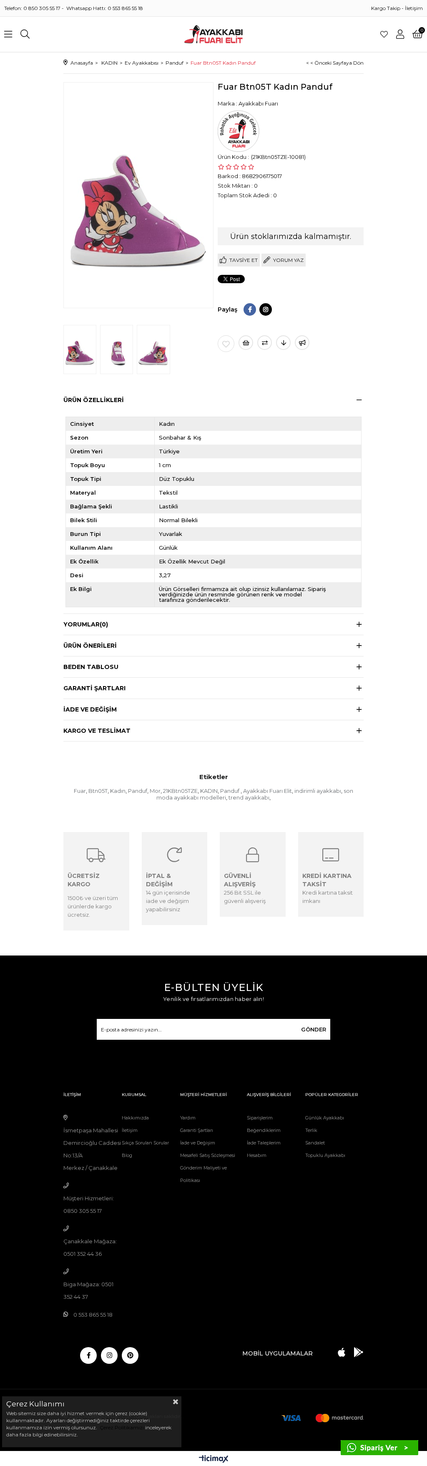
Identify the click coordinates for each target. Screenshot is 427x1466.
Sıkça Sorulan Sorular (145, 1143)
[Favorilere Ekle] (226, 343)
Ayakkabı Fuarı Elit (267, 790)
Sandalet (315, 1143)
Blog (127, 1155)
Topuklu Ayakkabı (325, 1155)
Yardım (188, 1118)
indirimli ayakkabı (317, 790)
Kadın (118, 790)
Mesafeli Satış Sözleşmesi (207, 1155)
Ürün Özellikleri (93, 400)
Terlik (311, 1130)
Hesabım (256, 1155)
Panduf (137, 790)
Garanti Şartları (196, 1130)
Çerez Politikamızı (121, 1427)
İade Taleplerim (264, 1143)
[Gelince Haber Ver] (302, 342)
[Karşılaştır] (264, 342)
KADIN (209, 790)
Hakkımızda (135, 1118)
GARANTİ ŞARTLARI (94, 688)
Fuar (80, 790)
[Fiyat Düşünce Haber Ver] (283, 342)
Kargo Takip (385, 8)
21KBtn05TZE (180, 790)
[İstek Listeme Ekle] (246, 342)
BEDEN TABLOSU (90, 667)
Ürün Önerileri (90, 645)
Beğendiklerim (264, 1130)
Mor (155, 790)
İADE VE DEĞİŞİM (90, 709)
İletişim (414, 8)
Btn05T (98, 790)
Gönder (313, 1029)
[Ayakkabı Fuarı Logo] (213, 34)
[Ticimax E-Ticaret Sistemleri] (214, 1459)
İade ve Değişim (197, 1143)
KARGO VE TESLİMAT (97, 730)
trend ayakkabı (249, 797)
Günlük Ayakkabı (324, 1118)
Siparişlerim (260, 1118)
